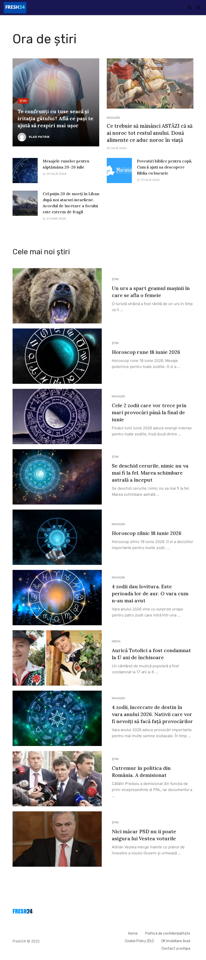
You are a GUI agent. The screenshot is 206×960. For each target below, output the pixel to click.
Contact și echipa (176, 948)
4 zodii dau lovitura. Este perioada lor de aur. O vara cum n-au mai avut (150, 593)
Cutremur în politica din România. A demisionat (141, 771)
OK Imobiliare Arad (175, 941)
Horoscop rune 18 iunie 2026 (146, 352)
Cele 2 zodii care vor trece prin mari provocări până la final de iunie (149, 412)
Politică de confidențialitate (167, 933)
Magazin (113, 117)
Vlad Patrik (39, 137)
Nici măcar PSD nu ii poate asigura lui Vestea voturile (144, 835)
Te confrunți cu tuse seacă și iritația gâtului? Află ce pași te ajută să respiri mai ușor (55, 118)
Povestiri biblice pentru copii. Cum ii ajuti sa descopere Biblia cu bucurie (164, 167)
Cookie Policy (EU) (139, 941)
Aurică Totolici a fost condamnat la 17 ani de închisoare (151, 653)
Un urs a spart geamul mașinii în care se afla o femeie (151, 291)
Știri (23, 101)
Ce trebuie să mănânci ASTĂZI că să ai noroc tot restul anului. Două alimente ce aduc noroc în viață (149, 133)
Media (116, 641)
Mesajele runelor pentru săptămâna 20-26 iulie (66, 164)
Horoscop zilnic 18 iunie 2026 (146, 533)
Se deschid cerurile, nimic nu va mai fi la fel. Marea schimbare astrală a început (150, 473)
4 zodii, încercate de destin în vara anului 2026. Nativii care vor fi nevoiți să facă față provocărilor (152, 714)
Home (133, 933)
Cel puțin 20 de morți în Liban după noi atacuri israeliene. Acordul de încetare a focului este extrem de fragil (71, 202)
